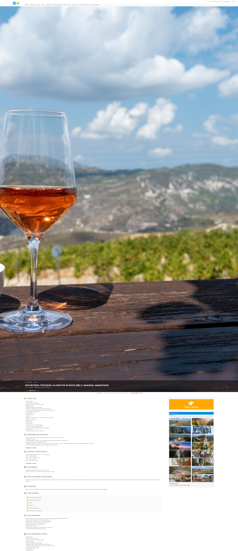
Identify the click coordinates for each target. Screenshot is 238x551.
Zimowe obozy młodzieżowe (84, 4)
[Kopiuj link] (188, 485)
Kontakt (26, 4)
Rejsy (70, 4)
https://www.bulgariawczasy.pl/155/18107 (178, 485)
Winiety (38, 4)
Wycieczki (74, 4)
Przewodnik (48, 4)
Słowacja (43, 4)
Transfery (65, 4)
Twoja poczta (32, 4)
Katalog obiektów (95, 4)
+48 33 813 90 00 (216, 1)
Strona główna (99, 393)
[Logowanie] (235, 1)
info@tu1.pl (226, 1)
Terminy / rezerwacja (191, 406)
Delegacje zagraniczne (57, 4)
